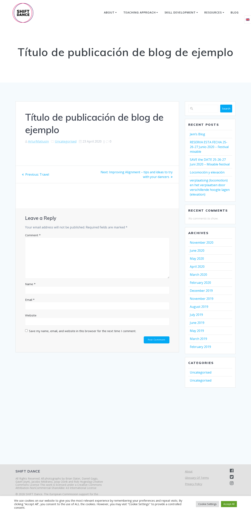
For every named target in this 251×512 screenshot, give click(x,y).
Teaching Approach (139, 12)
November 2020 (201, 242)
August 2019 (199, 307)
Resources (213, 12)
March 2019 (198, 339)
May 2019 (197, 331)
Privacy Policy (193, 484)
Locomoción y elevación (207, 172)
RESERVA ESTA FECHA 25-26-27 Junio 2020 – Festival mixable (209, 147)
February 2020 (200, 282)
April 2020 (197, 266)
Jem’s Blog (197, 134)
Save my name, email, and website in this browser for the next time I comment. (82, 331)
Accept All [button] (229, 504)
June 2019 (197, 323)
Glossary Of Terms (197, 478)
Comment (33, 235)
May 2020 (197, 258)
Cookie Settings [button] (207, 504)
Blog (235, 12)
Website (30, 315)
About (109, 12)
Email (30, 300)
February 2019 (200, 347)
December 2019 (201, 290)
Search (226, 108)
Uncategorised (65, 141)
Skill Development (180, 12)
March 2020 (198, 274)
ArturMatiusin (38, 141)
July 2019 (196, 315)
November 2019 (201, 298)
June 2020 (197, 250)
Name (30, 284)
